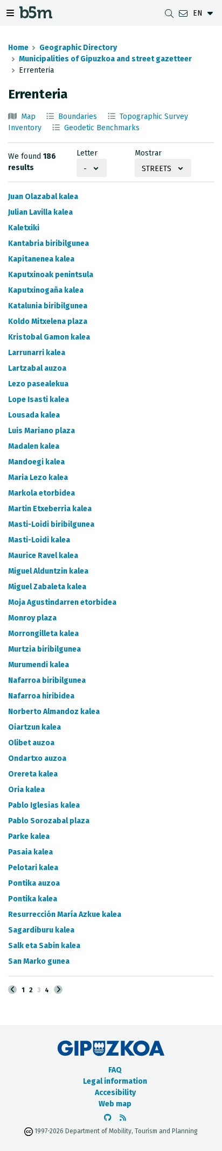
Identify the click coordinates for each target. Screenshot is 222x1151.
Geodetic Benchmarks (102, 127)
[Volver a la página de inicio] (35, 15)
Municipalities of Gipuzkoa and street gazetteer (105, 58)
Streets (156, 168)
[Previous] (12, 989)
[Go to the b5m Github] (108, 1117)
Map (28, 116)
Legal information (115, 1081)
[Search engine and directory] (169, 13)
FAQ (115, 1070)
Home (18, 47)
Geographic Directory (78, 47)
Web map (115, 1103)
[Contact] (183, 13)
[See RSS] (123, 1117)
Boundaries (77, 116)
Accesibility (115, 1092)
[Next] (58, 989)
